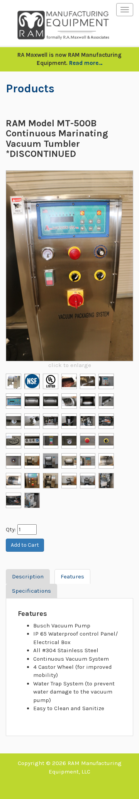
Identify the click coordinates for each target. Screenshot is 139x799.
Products (30, 88)
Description (28, 576)
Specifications (31, 590)
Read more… (86, 63)
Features (72, 576)
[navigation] (124, 9)
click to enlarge (69, 365)
